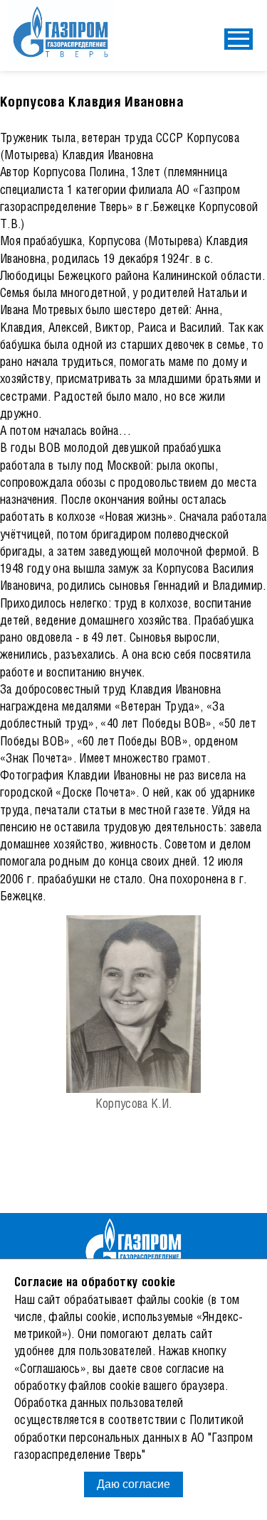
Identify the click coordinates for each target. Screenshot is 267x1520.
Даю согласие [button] (133, 1484)
